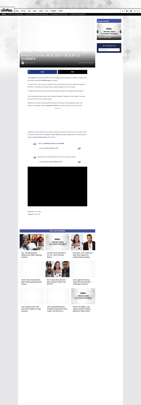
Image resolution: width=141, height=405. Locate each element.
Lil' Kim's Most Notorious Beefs (78, 14)
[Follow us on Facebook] (135, 11)
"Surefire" (38, 105)
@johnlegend (47, 143)
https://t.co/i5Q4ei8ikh (57, 143)
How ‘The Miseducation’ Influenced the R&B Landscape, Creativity (31, 255)
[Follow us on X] (139, 11)
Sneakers (53, 11)
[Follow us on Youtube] (131, 11)
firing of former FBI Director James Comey (58, 134)
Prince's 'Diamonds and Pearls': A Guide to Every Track (108, 36)
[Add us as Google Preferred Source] (127, 11)
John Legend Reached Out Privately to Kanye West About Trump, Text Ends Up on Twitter (57, 309)
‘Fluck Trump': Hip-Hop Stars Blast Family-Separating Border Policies (31, 282)
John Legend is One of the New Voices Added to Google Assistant (31, 309)
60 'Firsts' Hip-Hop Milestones (15, 14)
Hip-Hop (23, 11)
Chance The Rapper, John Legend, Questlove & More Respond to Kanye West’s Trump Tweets (81, 309)
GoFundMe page (45, 80)
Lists (46, 11)
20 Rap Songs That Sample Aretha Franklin (36, 14)
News (35, 214)
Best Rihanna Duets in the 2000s (59, 14)
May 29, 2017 (54, 148)
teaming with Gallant (52, 105)
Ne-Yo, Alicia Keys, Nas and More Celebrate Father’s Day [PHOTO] (56, 282)
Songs (41, 11)
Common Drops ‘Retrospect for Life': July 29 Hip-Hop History (56, 255)
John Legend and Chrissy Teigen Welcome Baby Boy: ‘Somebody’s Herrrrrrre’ (82, 282)
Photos (61, 11)
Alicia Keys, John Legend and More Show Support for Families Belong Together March (82, 255)
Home (17, 11)
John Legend (31, 78)
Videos (34, 11)
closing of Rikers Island (39, 137)
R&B (29, 11)
